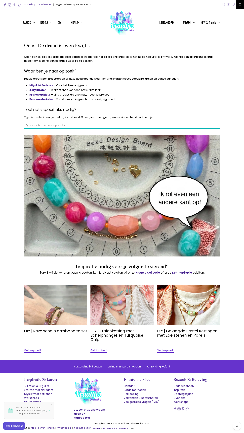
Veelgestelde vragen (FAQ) (142, 402)
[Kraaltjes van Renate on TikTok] (20, 5)
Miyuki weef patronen (38, 394)
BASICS (27, 22)
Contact (129, 386)
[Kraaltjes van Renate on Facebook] (5, 5)
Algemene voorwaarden (87, 428)
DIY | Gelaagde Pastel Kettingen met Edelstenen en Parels (187, 333)
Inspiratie (179, 390)
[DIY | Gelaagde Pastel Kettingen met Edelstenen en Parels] (188, 305)
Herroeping (131, 394)
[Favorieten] (233, 4)
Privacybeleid (64, 428)
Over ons (179, 398)
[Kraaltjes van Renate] (122, 22)
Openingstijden (183, 394)
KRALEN (75, 22)
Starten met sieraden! (38, 390)
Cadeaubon (45, 4)
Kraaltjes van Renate (42, 428)
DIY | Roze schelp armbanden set (55, 331)
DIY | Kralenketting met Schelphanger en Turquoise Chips (116, 335)
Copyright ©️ (126, 428)
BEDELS (44, 22)
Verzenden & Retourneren (141, 398)
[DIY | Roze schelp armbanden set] (55, 305)
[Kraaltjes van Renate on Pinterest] (15, 5)
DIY (59, 22)
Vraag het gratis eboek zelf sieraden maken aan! (122, 423)
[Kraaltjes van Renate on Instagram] (10, 5)
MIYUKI (187, 22)
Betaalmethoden (135, 390)
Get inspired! (32, 350)
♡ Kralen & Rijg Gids (36, 386)
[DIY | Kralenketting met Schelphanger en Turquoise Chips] (122, 305)
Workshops (30, 4)
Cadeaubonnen (183, 386)
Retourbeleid (110, 428)
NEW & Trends (208, 22)
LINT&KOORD (166, 22)
